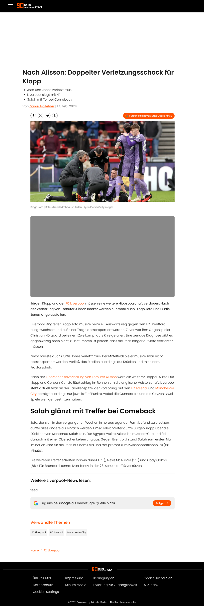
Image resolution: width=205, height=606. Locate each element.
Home (34, 550)
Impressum (74, 578)
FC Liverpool (39, 532)
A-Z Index (151, 585)
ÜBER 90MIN (42, 578)
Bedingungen (103, 578)
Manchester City (76, 532)
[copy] (55, 115)
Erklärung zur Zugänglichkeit (115, 585)
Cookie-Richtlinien (158, 578)
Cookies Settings (46, 591)
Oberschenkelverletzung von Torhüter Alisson (81, 377)
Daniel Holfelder (41, 106)
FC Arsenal (139, 388)
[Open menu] (10, 6)
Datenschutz (43, 585)
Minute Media (75, 585)
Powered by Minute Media (92, 602)
